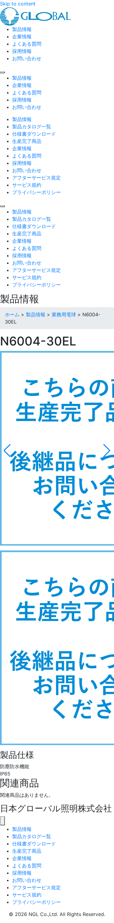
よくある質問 (26, 865)
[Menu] (2, 72)
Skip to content (18, 4)
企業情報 (22, 858)
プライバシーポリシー (36, 902)
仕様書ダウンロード (34, 844)
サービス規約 (26, 895)
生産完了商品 (26, 851)
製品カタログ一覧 (31, 836)
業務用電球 (64, 314)
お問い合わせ (26, 880)
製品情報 (35, 314)
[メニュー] (2, 820)
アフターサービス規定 (36, 887)
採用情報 (22, 873)
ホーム (12, 314)
